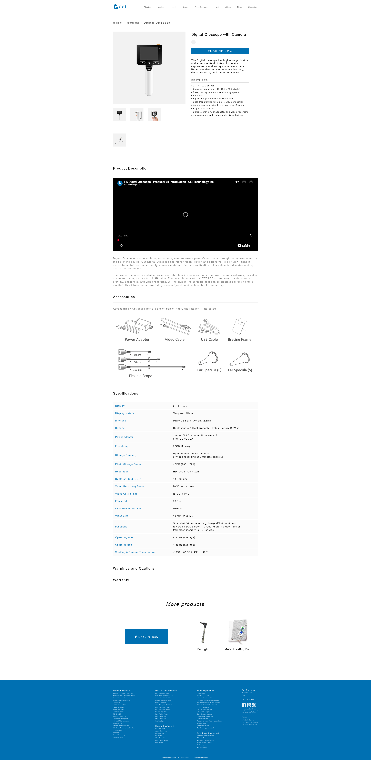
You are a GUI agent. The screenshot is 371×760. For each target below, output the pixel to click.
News (239, 7)
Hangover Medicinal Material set (209, 702)
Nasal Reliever (118, 709)
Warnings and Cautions (134, 568)
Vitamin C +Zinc (203, 695)
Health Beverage (203, 726)
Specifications (125, 393)
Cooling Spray (160, 721)
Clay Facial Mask (161, 738)
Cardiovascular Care (204, 709)
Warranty (121, 579)
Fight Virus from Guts (205, 716)
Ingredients (201, 693)
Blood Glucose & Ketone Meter (124, 695)
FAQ (243, 695)
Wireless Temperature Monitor (124, 728)
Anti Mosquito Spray (162, 709)
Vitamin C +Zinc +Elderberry (207, 698)
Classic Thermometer (205, 738)
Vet (217, 7)
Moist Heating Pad (119, 716)
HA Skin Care (160, 729)
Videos (228, 7)
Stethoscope (117, 730)
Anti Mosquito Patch (162, 707)
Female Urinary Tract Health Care (209, 721)
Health (173, 7)
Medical (161, 7)
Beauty (185, 7)
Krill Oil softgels (203, 707)
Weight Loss (201, 723)
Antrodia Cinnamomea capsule (208, 700)
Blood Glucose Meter (120, 698)
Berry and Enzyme (203, 712)
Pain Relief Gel (160, 719)
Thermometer (118, 723)
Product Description (131, 168)
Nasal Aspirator (118, 707)
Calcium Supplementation (206, 728)
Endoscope (201, 745)
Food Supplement (202, 7)
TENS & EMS (118, 714)
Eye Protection (202, 719)
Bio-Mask (158, 736)
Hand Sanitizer (160, 702)
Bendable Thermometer (205, 736)
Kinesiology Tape (161, 712)
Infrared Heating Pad (120, 719)
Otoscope (116, 702)
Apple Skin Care (161, 731)
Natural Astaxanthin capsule (207, 705)
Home (117, 22)
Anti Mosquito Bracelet (163, 705)
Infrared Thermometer (121, 721)
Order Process (247, 693)
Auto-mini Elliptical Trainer (164, 698)
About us (147, 7)
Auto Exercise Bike (162, 693)
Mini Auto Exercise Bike (164, 695)
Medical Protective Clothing (123, 693)
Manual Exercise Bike (163, 700)
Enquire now (220, 51)
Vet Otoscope (202, 747)
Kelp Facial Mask (161, 740)
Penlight (116, 733)
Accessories (124, 296)
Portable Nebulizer (119, 705)
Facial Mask (159, 733)
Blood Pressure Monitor (121, 700)
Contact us (252, 7)
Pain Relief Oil (160, 716)
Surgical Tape (118, 737)
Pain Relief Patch (161, 714)
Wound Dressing (119, 735)
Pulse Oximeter (118, 712)
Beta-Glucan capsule (204, 714)
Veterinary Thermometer (206, 740)
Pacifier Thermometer (121, 726)
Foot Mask (159, 742)
